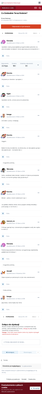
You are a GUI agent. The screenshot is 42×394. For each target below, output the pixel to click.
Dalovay (8, 18)
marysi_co (11, 221)
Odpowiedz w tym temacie (21, 26)
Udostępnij (10, 352)
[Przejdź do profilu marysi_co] (3, 222)
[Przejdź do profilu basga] (3, 116)
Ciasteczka (31, 379)
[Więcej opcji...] (38, 42)
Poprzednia (9, 33)
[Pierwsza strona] (2, 33)
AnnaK (9, 271)
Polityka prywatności (13, 379)
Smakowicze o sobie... (21, 20)
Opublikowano (15, 43)
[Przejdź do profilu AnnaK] (3, 272)
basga (9, 114)
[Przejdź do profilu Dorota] (3, 74)
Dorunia (10, 41)
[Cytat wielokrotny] (3, 55)
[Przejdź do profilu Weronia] (3, 170)
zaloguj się (26, 328)
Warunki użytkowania (8, 391)
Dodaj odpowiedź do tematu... (15, 342)
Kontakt (24, 379)
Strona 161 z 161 (23, 33)
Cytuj (7, 56)
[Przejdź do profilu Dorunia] (3, 42)
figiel (8, 94)
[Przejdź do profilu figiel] (3, 95)
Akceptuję (35, 388)
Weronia (10, 169)
